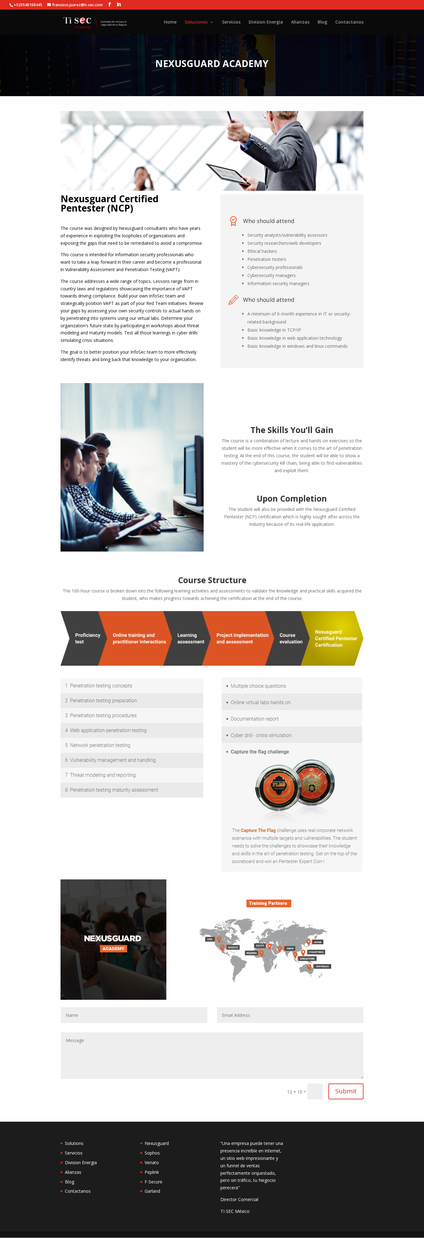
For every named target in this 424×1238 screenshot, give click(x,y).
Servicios (231, 22)
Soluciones (196, 22)
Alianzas (300, 22)
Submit (346, 1091)
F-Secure (153, 1182)
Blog (322, 22)
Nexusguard (157, 1143)
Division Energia (266, 22)
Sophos (152, 1153)
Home (170, 22)
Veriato (152, 1162)
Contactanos (349, 22)
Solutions (74, 1143)
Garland (152, 1191)
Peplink (152, 1172)
